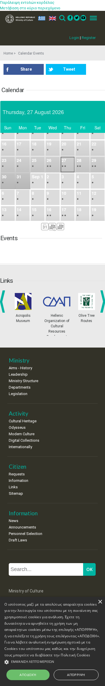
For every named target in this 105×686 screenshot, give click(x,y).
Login (74, 37)
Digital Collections (24, 440)
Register (89, 37)
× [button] (100, 602)
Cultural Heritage (22, 421)
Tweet (69, 69)
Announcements (22, 527)
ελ (40, 18)
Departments (20, 387)
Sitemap (16, 493)
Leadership (18, 374)
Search (62, 18)
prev (3, 301)
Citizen (17, 466)
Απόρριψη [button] (76, 675)
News (13, 521)
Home (8, 53)
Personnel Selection (25, 533)
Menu (91, 18)
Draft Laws (18, 540)
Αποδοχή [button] (28, 675)
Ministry (19, 360)
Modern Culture (21, 434)
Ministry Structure (23, 381)
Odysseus (17, 427)
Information (18, 480)
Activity (18, 413)
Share (26, 69)
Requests (17, 474)
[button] (52, 662)
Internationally (20, 447)
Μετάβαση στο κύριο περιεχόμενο (30, 8)
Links (13, 487)
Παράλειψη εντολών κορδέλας (27, 2)
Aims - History (20, 368)
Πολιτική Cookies (75, 655)
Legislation (18, 394)
